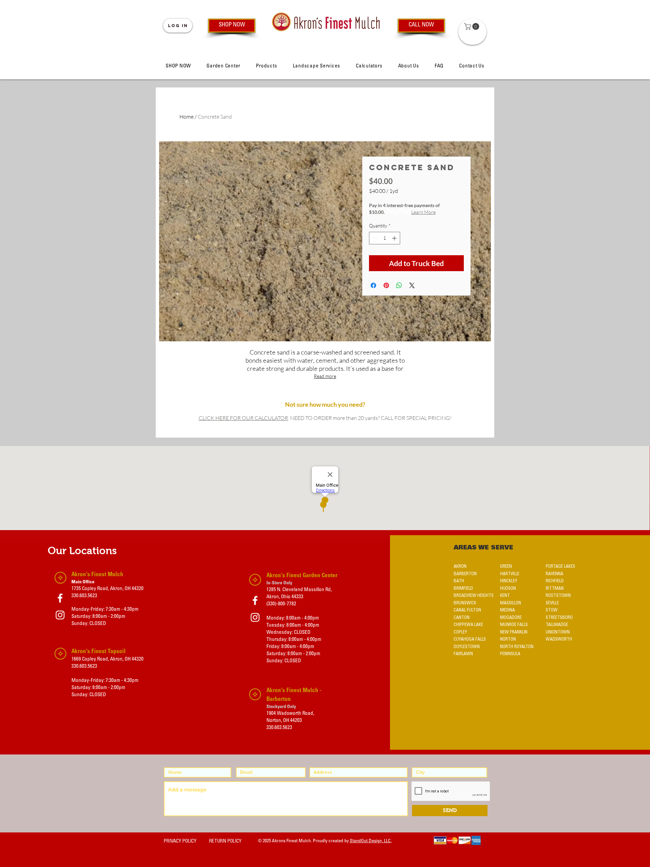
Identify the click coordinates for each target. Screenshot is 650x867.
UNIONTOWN (558, 632)
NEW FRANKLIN (513, 632)
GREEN (506, 566)
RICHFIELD (555, 581)
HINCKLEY (508, 581)
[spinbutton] (384, 238)
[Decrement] (374, 238)
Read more (325, 376)
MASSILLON (510, 603)
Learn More (423, 212)
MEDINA (507, 610)
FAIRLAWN (463, 654)
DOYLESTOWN (467, 647)
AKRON (460, 566)
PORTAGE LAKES (560, 566)
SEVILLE (552, 603)
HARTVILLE (509, 574)
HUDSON (508, 588)
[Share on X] (412, 285)
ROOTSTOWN (558, 596)
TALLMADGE (557, 625)
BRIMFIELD (463, 588)
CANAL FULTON (467, 610)
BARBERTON (465, 574)
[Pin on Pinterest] (386, 285)
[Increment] (395, 238)
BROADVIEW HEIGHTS (474, 596)
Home (186, 116)
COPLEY (460, 632)
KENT (505, 596)
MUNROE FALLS (514, 625)
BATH (459, 581)
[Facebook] (60, 598)
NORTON (508, 639)
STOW (552, 610)
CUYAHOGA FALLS (470, 639)
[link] (472, 26)
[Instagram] (60, 615)
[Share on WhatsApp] (399, 285)
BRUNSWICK (465, 603)
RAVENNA (554, 574)
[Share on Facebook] (373, 285)
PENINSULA (510, 654)
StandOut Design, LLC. (371, 841)
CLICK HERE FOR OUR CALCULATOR (243, 418)
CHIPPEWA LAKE (468, 625)
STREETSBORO (559, 618)
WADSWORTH (559, 639)
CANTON (462, 618)
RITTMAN (555, 588)
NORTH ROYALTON (517, 647)
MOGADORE (511, 618)
